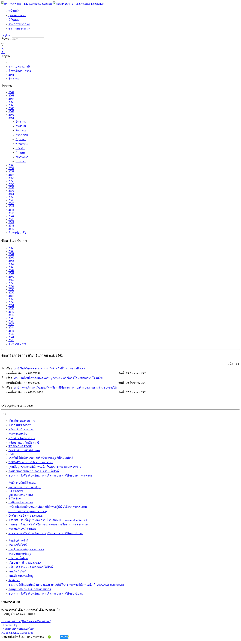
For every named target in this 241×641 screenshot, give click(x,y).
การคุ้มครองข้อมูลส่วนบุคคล (26, 549)
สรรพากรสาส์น (17, 433)
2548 (11, 203)
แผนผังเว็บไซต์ (17, 571)
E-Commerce (15, 490)
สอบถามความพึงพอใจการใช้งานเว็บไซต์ (33, 471)
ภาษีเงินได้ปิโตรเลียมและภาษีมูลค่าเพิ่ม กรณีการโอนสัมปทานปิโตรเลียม (58, 378)
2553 (11, 187)
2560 (11, 165)
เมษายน (20, 148)
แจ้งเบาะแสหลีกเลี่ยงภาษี (23, 442)
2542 (11, 222)
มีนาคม (20, 152)
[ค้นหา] (2, 43)
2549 (11, 200)
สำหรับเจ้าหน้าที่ (18, 540)
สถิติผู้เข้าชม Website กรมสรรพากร (29, 589)
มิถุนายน (21, 139)
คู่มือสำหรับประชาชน (21, 438)
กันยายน (21, 126)
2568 (11, 95)
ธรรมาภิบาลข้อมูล (19, 553)
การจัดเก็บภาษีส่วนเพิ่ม (22, 528)
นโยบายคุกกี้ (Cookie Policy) (25, 562)
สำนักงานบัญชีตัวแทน (22, 482)
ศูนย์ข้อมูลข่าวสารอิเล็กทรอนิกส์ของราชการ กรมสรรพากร (44, 466)
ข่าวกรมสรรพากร (19, 28)
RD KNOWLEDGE (20, 446)
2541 (11, 225)
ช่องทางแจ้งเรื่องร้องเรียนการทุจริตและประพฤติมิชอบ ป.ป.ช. (45, 533)
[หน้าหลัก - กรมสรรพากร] (52, 3)
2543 (11, 219)
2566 (11, 101)
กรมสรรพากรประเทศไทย (17, 628)
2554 (11, 184)
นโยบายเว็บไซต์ (18, 558)
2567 (11, 98)
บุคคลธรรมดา (17, 15)
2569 (11, 92)
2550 (11, 196)
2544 (11, 215)
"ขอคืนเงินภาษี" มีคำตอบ (24, 450)
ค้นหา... (6, 38)
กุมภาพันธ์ (22, 156)
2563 (11, 111)
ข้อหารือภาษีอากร (19, 70)
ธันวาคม (13, 78)
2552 (11, 190)
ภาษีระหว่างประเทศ (20, 502)
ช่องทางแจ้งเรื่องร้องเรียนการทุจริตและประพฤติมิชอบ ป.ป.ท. (45, 593)
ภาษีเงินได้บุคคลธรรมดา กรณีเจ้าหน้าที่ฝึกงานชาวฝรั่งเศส (49, 368)
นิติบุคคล (14, 19)
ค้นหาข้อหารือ (17, 232)
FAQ (11, 453)
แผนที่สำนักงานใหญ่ (21, 575)
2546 (11, 209)
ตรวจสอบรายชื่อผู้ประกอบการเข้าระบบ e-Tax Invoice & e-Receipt (47, 520)
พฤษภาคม (22, 143)
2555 (11, 181)
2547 (11, 206)
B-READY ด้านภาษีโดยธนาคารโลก (30, 462)
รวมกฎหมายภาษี (19, 24)
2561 (11, 74)
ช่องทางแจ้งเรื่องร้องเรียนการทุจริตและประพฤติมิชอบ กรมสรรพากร (50, 475)
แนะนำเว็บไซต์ (17, 544)
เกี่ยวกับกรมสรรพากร (21, 420)
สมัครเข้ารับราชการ (21, 429)
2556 (11, 177)
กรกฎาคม (22, 134)
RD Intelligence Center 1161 (17, 632)
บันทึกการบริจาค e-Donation (25, 515)
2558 (11, 171)
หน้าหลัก (13, 10)
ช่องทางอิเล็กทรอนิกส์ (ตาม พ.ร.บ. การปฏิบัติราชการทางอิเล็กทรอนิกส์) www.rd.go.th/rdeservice (66, 584)
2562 (11, 114)
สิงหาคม (21, 130)
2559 (11, 168)
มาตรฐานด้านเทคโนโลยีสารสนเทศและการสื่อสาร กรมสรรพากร (48, 524)
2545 (11, 212)
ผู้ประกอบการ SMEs (20, 494)
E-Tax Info (14, 498)
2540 (11, 228)
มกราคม (21, 161)
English (5, 35)
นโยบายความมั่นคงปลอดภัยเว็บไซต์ (30, 567)
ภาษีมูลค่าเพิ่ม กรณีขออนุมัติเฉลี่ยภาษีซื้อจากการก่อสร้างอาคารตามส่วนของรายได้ (65, 387)
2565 (11, 105)
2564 (11, 108)
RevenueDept (9, 625)
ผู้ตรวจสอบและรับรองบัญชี (24, 487)
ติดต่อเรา (14, 580)
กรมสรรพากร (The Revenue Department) (26, 621)
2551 (11, 193)
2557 (11, 174)
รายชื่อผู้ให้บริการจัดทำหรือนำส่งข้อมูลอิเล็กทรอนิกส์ (40, 457)
